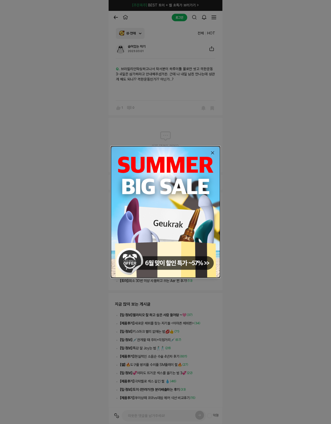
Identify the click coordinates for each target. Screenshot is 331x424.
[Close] (212, 153)
